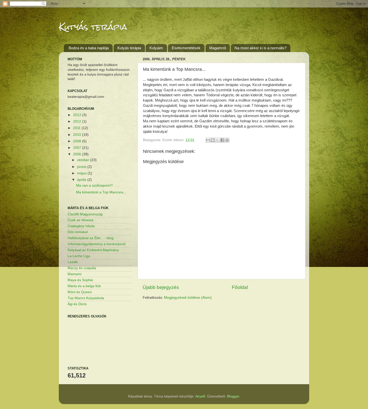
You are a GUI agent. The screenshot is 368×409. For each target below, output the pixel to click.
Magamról (217, 48)
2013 (77, 115)
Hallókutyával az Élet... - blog (90, 238)
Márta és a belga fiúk (84, 286)
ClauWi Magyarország (85, 214)
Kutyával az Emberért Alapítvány (93, 250)
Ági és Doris (77, 304)
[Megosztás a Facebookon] (222, 140)
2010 (77, 135)
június (82, 167)
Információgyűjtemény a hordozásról (96, 244)
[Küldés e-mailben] (208, 140)
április (82, 180)
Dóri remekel (78, 232)
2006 (77, 154)
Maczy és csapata (82, 268)
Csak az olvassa (80, 220)
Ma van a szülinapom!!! (94, 185)
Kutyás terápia (93, 27)
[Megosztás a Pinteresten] (227, 140)
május (82, 173)
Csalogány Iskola (81, 226)
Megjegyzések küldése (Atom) (188, 297)
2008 (77, 141)
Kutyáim (156, 48)
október (83, 160)
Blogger (233, 396)
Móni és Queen (80, 292)
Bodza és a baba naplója (89, 48)
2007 (77, 148)
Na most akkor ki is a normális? (260, 48)
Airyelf (200, 396)
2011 (77, 128)
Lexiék (73, 262)
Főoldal (240, 287)
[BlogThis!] (212, 140)
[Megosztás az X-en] (217, 140)
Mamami (74, 274)
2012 (77, 121)
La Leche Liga (79, 256)
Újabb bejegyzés (161, 287)
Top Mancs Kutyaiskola (86, 298)
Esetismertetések (186, 48)
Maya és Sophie (80, 280)
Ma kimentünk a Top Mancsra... (101, 192)
